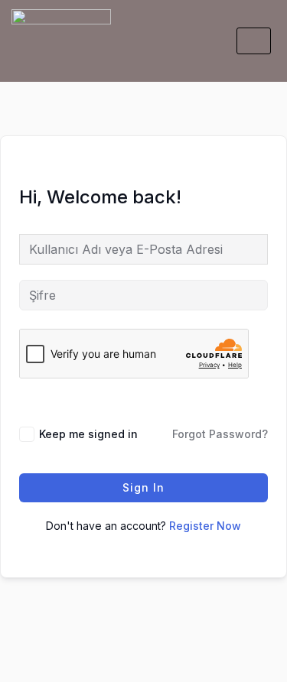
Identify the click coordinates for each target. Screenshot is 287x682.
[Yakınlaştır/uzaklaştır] (20, 645)
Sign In (143, 487)
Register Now (205, 525)
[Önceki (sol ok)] (20, 670)
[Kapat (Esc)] (156, 645)
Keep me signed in (88, 433)
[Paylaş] (111, 645)
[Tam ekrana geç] (65, 645)
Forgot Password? (220, 433)
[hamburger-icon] (253, 41)
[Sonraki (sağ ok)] (65, 670)
